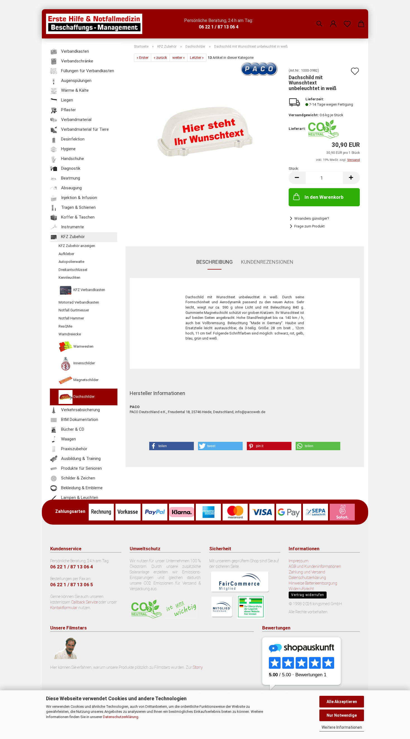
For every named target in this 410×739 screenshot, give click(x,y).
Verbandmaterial (75, 119)
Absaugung (71, 187)
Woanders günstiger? (311, 218)
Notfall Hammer (71, 318)
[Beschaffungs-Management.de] (96, 23)
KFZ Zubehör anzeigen (77, 246)
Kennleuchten (69, 277)
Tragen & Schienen (78, 207)
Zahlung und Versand (307, 572)
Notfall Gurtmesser (74, 310)
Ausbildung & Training (80, 458)
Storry (198, 667)
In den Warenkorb (324, 197)
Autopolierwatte (71, 262)
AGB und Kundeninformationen (315, 566)
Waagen (68, 439)
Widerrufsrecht (301, 589)
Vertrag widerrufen (307, 595)
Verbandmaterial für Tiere (84, 129)
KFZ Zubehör (72, 236)
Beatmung (70, 178)
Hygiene (68, 148)
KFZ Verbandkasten (89, 290)
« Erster (142, 57)
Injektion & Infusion (78, 197)
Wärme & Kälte (74, 90)
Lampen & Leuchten (79, 497)
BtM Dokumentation (79, 419)
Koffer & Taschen (77, 217)
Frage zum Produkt (309, 226)
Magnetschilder (85, 380)
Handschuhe (72, 158)
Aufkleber (66, 254)
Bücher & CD (72, 429)
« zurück (160, 57)
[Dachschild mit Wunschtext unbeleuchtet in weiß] (205, 131)
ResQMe (65, 326)
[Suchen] (319, 19)
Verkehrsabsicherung (80, 409)
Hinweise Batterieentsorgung (313, 583)
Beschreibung (214, 262)
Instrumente (72, 226)
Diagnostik (70, 168)
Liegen (66, 100)
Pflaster (68, 109)
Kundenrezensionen (267, 262)
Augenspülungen (75, 80)
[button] (333, 19)
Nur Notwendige (342, 715)
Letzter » (197, 57)
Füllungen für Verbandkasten (87, 70)
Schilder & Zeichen (77, 478)
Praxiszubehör (73, 448)
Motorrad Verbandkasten (79, 302)
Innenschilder (84, 363)
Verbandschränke (76, 61)
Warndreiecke (70, 334)
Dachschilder (84, 396)
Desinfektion (72, 139)
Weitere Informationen (342, 727)
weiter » (178, 57)
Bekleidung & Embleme (81, 487)
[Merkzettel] (347, 19)
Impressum (298, 561)
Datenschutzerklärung (120, 717)
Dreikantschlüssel (73, 270)
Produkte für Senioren (81, 468)
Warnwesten (83, 346)
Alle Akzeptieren (342, 701)
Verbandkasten (74, 51)
